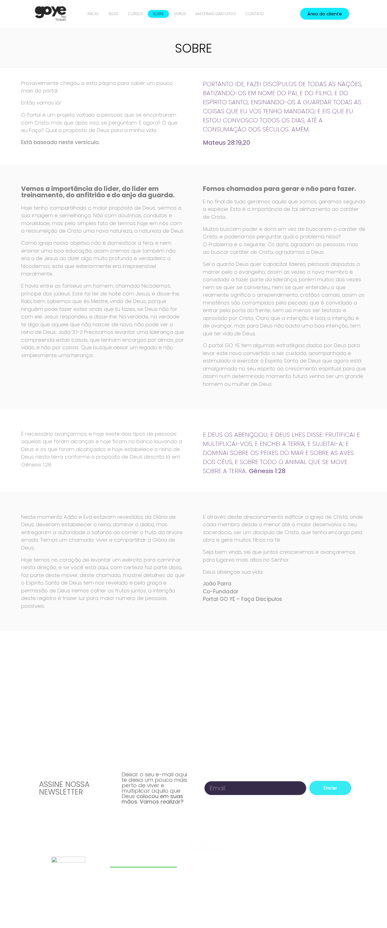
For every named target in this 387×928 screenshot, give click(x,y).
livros (180, 14)
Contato (255, 14)
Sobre (158, 14)
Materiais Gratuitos (216, 14)
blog (113, 14)
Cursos (135, 14)
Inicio (93, 14)
